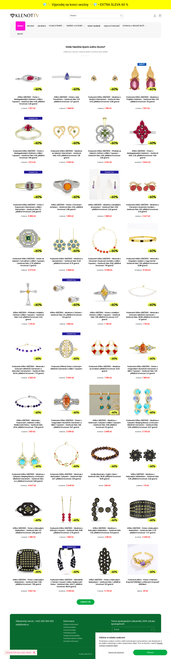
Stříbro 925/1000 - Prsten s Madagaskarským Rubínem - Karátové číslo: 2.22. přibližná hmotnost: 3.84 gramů (142, 154)
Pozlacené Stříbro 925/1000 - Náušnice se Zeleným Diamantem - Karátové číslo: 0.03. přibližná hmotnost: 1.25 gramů (66, 154)
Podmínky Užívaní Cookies (72, 638)
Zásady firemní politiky (71, 636)
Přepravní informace (70, 624)
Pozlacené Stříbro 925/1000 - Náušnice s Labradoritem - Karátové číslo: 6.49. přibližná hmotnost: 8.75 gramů (66, 261)
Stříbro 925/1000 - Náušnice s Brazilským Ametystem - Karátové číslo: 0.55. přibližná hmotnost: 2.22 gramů (104, 207)
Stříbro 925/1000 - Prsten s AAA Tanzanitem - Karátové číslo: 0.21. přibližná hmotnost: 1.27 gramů (66, 99)
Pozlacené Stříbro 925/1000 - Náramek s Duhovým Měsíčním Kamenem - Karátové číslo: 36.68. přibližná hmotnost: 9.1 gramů (142, 316)
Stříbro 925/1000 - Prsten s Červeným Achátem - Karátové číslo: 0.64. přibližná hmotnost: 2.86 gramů (66, 207)
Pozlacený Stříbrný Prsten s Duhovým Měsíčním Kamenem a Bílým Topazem (66, 367)
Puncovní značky (69, 630)
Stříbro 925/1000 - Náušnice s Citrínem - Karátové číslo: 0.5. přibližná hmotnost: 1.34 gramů (66, 315)
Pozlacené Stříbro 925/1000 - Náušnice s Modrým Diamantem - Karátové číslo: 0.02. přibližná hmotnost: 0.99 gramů (104, 99)
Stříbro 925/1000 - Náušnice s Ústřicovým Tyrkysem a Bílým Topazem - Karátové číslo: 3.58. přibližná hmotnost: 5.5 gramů (104, 423)
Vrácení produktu (69, 627)
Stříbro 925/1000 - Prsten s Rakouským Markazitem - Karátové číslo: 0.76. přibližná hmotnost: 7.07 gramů (142, 530)
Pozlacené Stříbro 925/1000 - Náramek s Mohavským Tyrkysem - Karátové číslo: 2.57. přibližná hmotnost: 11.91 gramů (66, 476)
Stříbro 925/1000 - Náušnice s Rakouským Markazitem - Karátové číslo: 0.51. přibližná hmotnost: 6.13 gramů (104, 530)
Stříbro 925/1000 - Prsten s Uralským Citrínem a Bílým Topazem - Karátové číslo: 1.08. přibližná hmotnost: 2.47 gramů (104, 316)
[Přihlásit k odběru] (151, 629)
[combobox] (96, 15)
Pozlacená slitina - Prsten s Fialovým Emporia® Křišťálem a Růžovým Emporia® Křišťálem (142, 582)
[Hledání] (121, 15)
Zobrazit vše (85, 602)
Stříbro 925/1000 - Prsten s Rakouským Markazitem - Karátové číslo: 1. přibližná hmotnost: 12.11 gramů (104, 582)
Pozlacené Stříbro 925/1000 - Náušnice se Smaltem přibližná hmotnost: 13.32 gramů (104, 368)
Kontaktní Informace (70, 641)
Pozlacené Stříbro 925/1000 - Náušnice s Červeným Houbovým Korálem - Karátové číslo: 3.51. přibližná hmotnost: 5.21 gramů (142, 208)
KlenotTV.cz (88, 654)
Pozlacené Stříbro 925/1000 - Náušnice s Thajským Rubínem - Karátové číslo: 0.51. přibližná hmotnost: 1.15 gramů (142, 99)
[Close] (34, 652)
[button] (56, 25)
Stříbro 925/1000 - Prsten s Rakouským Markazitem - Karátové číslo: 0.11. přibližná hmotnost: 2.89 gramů (28, 530)
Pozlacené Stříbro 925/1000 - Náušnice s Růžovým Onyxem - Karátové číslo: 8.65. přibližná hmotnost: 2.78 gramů (66, 530)
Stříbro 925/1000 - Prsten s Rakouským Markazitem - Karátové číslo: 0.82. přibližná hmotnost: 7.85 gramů (28, 582)
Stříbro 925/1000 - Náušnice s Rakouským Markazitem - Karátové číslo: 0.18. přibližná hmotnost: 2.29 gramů (142, 476)
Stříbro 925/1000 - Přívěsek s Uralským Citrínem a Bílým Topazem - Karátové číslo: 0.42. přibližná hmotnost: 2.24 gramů (28, 316)
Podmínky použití (69, 633)
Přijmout (150, 652)
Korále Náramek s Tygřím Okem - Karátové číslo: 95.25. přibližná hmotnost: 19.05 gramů (104, 476)
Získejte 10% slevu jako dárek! (18, 652)
